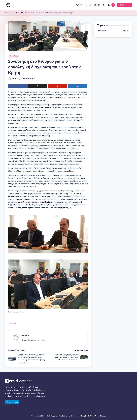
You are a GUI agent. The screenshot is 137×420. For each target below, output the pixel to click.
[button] (124, 5)
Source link (12, 323)
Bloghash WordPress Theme (93, 416)
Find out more (12, 402)
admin (25, 335)
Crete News (14, 56)
